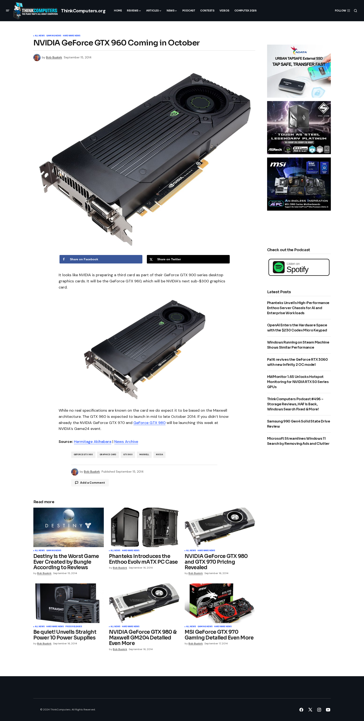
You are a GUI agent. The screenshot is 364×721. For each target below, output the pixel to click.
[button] (7, 10)
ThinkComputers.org (83, 11)
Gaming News (53, 36)
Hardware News (71, 36)
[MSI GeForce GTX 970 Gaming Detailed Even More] (220, 603)
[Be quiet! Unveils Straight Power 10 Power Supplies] (68, 603)
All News (40, 36)
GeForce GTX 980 (149, 422)
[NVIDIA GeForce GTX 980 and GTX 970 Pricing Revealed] (220, 527)
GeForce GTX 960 (83, 454)
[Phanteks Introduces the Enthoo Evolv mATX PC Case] (144, 527)
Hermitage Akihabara (92, 441)
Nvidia (159, 454)
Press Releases (73, 627)
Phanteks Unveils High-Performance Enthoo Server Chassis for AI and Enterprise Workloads (298, 308)
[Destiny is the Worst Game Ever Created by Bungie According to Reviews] (68, 527)
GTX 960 (128, 454)
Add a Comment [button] (92, 482)
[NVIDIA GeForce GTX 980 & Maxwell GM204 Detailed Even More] (144, 603)
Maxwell (144, 454)
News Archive (126, 441)
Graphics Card (108, 454)
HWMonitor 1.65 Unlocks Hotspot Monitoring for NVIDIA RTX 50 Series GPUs (298, 382)
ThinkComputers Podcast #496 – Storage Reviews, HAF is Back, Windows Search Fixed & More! (295, 404)
